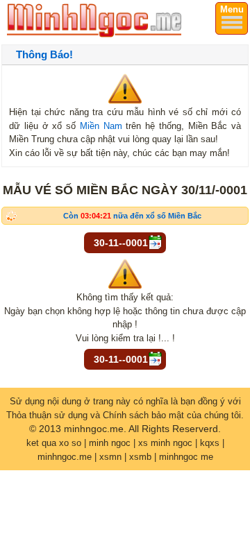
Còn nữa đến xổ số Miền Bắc (132, 216)
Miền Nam (101, 126)
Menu (232, 9)
